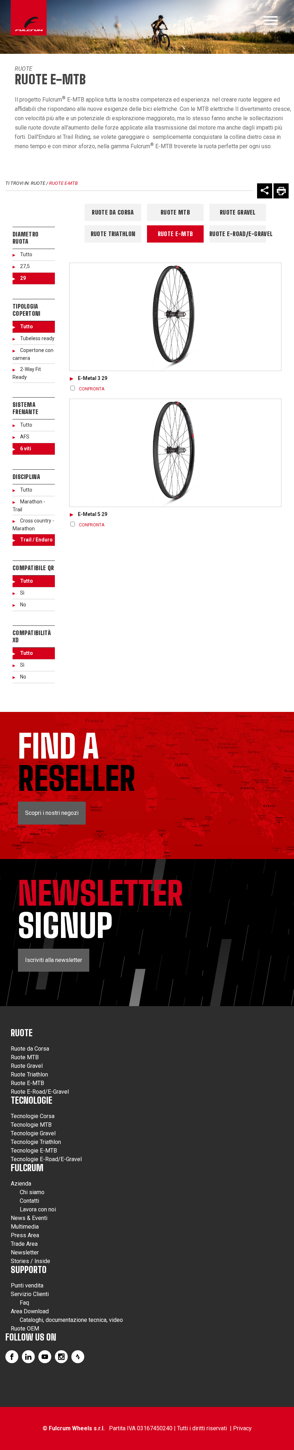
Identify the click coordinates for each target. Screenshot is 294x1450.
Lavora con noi (38, 1209)
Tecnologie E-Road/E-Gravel (46, 1159)
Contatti (29, 1200)
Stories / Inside (30, 1261)
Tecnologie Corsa (32, 1116)
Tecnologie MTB (31, 1124)
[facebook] (11, 1356)
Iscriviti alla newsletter (53, 960)
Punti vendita (27, 1285)
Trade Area (24, 1243)
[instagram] (61, 1356)
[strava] (77, 1356)
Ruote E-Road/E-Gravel (237, 233)
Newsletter (25, 1252)
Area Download (30, 1311)
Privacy (242, 1428)
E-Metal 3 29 (92, 378)
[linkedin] (28, 1356)
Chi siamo (32, 1192)
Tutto (26, 254)
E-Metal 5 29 (92, 514)
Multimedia (25, 1226)
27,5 (25, 266)
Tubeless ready (37, 338)
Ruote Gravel (238, 212)
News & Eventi (29, 1218)
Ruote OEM (25, 1328)
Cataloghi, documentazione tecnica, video (71, 1320)
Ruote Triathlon (113, 233)
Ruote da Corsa (113, 212)
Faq (24, 1302)
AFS (24, 437)
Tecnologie (31, 1100)
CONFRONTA (91, 388)
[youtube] (44, 1356)
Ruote (23, 68)
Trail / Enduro (36, 540)
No (23, 604)
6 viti (25, 448)
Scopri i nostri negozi (52, 813)
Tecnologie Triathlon (36, 1142)
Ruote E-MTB (63, 183)
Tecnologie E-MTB (34, 1150)
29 (23, 278)
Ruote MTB (175, 212)
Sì (22, 593)
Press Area (25, 1235)
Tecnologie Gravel (33, 1133)
